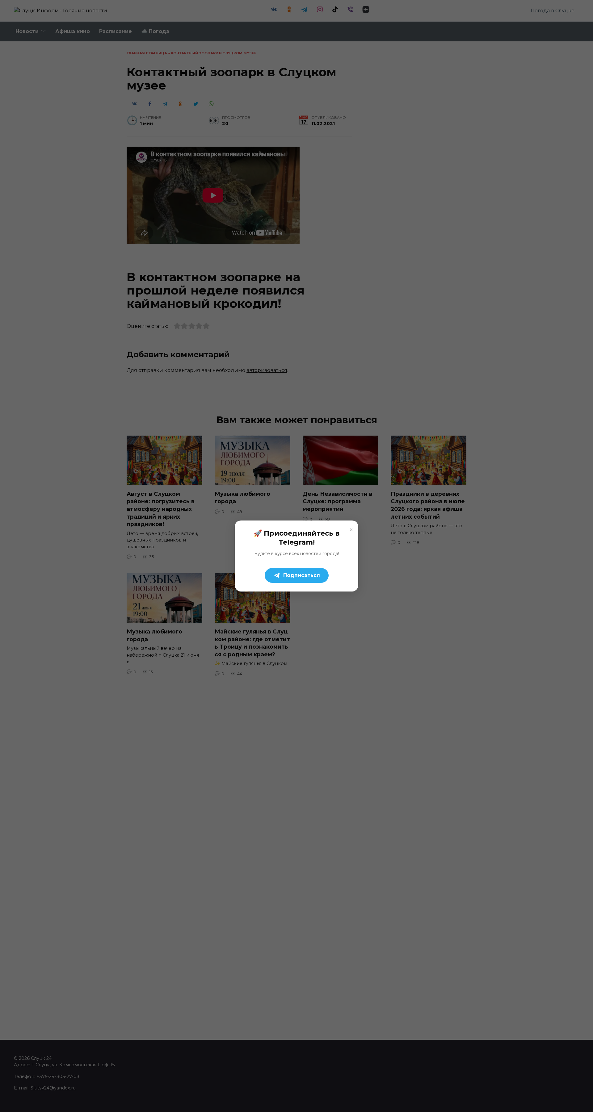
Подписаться (301, 575)
